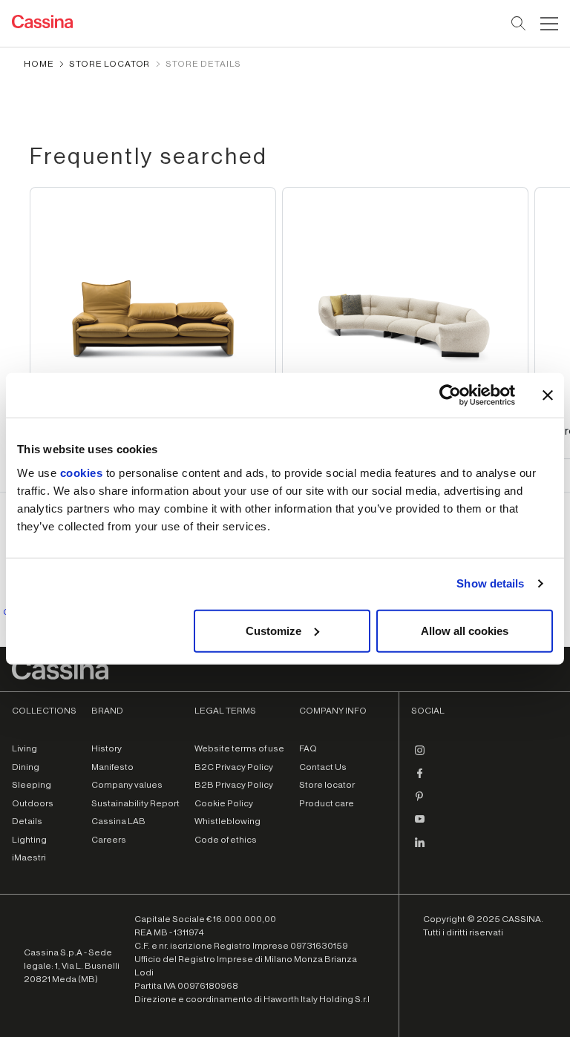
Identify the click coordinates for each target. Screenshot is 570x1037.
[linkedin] (420, 847)
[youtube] (420, 824)
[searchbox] (519, 24)
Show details (490, 583)
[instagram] (420, 755)
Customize (273, 630)
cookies (81, 472)
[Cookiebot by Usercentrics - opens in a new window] (450, 395)
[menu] (549, 24)
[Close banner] (548, 395)
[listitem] (153, 323)
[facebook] (420, 778)
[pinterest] (420, 801)
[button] (547, 24)
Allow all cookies (464, 630)
